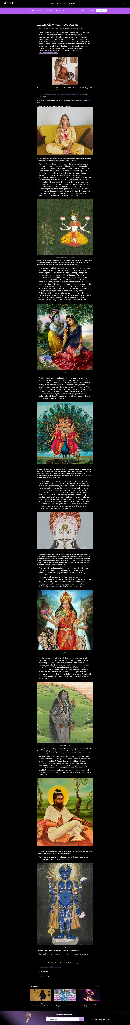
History (58, 10)
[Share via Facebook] (38, 976)
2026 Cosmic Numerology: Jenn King (88, 1005)
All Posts (32, 10)
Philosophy (83, 10)
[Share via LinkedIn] (45, 976)
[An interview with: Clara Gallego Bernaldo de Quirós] (40, 995)
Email (47, 1016)
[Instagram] (123, 3)
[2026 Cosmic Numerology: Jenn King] (89, 995)
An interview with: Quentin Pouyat (65, 1005)
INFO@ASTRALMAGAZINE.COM (100, 1019)
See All (98, 986)
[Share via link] (49, 976)
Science (92, 10)
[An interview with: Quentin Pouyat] (65, 995)
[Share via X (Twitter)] (41, 976)
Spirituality (40, 10)
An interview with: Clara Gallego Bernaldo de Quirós (40, 1005)
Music (69, 10)
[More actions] (92, 20)
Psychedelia (49, 10)
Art (64, 10)
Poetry (75, 10)
